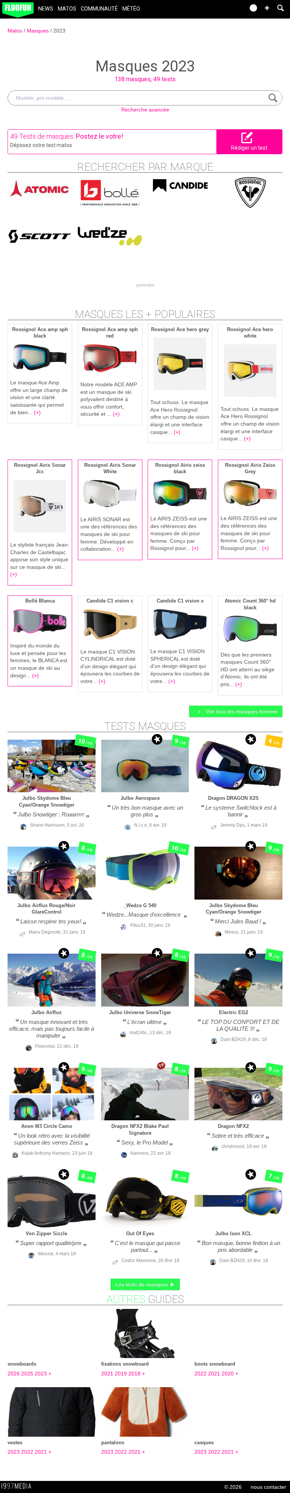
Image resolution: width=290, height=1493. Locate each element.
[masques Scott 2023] (40, 235)
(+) (37, 412)
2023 (59, 31)
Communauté (99, 9)
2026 (14, 1374)
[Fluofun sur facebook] (223, 10)
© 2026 (233, 1487)
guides (145, 1299)
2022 (200, 1374)
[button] (267, 8)
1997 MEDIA (18, 1486)
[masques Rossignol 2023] (250, 192)
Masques (38, 31)
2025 (27, 1374)
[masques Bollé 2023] (110, 192)
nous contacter (268, 1487)
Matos (67, 9)
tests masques (145, 726)
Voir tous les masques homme (241, 711)
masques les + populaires (145, 314)
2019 (121, 1374)
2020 (228, 1374)
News (45, 9)
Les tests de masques (143, 1284)
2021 (107, 1374)
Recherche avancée (145, 110)
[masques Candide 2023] (180, 184)
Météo (131, 9)
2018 (134, 1374)
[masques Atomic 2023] (40, 189)
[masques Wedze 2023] (110, 235)
